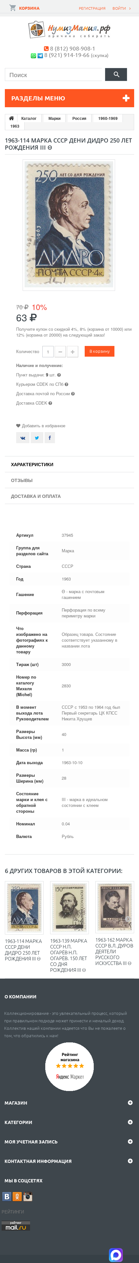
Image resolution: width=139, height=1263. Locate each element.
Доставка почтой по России (43, 393)
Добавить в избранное (43, 425)
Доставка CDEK (31, 403)
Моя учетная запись (31, 1141)
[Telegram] (40, 54)
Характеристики (32, 464)
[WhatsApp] (33, 54)
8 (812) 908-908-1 (72, 48)
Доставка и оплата (36, 496)
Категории (18, 1122)
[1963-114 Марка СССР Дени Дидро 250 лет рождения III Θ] (24, 908)
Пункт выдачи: (30, 375)
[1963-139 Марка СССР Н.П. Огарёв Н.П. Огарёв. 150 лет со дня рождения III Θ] (69, 907)
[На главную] (11, 118)
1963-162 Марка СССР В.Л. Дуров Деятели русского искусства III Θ (114, 951)
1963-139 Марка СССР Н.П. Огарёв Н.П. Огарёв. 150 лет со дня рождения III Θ (68, 955)
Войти (119, 8)
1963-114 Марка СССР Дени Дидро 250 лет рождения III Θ (23, 949)
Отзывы (22, 480)
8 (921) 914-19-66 (67, 54)
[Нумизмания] (69, 30)
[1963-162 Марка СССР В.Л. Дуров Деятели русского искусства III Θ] (114, 907)
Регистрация (92, 8)
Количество (27, 351)
